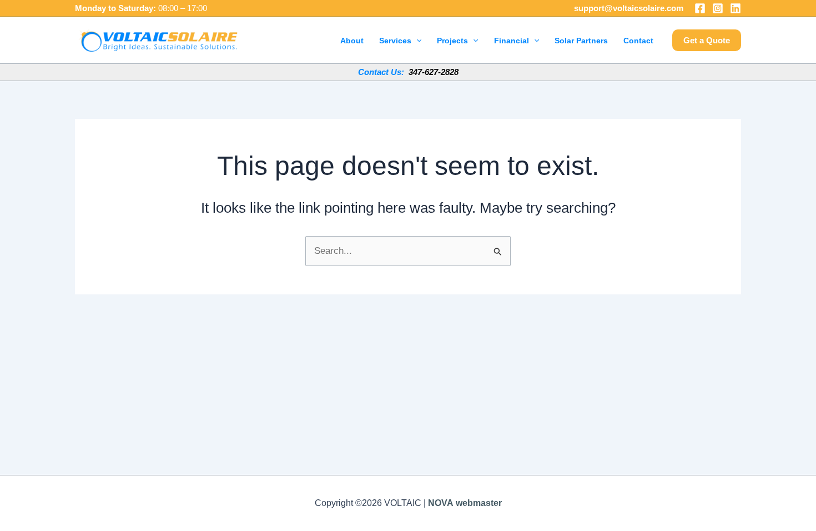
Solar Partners (581, 40)
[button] (416, 40)
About (352, 40)
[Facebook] (700, 8)
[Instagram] (717, 8)
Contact (638, 40)
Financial (511, 40)
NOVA (441, 503)
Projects (452, 40)
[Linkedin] (735, 8)
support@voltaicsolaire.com (628, 8)
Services (395, 40)
